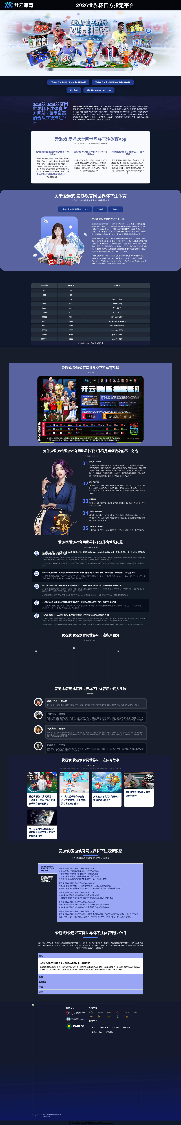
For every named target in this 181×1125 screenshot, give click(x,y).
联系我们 (109, 1032)
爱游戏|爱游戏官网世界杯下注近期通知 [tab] (47, 879)
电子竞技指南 (97, 1032)
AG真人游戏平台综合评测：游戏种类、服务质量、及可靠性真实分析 (74, 800)
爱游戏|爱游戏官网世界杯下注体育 (104, 224)
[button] (90, 955)
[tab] (75, 209)
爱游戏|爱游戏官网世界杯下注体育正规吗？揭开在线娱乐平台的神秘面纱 (42, 800)
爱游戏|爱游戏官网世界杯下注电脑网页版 (68, 82)
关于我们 (126, 1027)
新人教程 (74, 90)
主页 (93, 1027)
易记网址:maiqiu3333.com (99, 90)
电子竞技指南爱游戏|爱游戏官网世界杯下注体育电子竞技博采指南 (42, 832)
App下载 (115, 1027)
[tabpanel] (100, 893)
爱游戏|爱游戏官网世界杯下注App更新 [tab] (47, 868)
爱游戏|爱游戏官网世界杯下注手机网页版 (112, 82)
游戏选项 (102, 1027)
